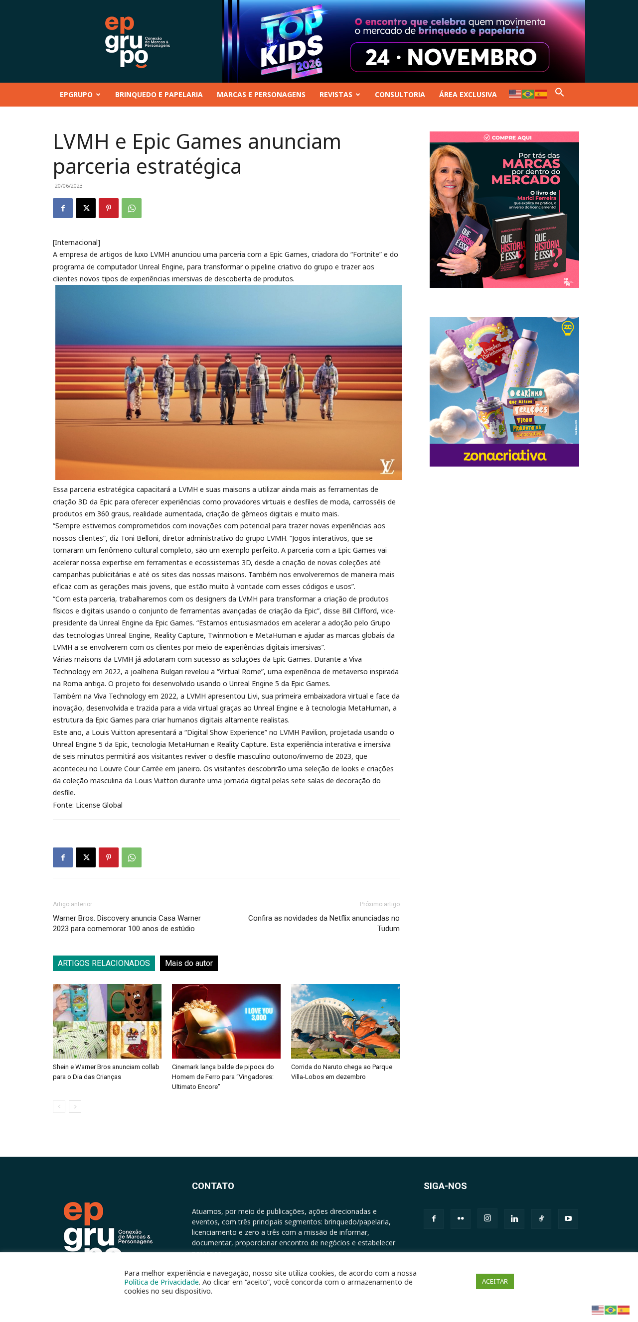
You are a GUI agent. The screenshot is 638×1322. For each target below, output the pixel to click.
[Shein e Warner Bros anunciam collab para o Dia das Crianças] (107, 1021)
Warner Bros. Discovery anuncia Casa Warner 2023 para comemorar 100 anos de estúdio (127, 923)
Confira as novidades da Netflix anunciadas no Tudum (324, 923)
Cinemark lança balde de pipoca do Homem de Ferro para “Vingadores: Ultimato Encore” (223, 1076)
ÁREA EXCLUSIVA (468, 94)
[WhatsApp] (132, 208)
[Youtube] (568, 1219)
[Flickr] (461, 1219)
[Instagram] (487, 1218)
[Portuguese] (528, 93)
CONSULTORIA (400, 94)
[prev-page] (59, 1106)
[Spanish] (541, 93)
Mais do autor (189, 963)
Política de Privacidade (161, 1282)
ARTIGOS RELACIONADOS (104, 963)
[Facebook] (63, 208)
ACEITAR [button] (495, 1281)
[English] (515, 93)
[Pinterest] (109, 208)
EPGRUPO (76, 94)
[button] (560, 94)
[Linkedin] (514, 1219)
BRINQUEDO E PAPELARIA (159, 94)
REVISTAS (335, 94)
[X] (86, 208)
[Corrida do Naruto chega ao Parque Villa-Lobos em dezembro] (345, 1021)
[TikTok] (541, 1219)
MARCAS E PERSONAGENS (261, 94)
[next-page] (75, 1106)
